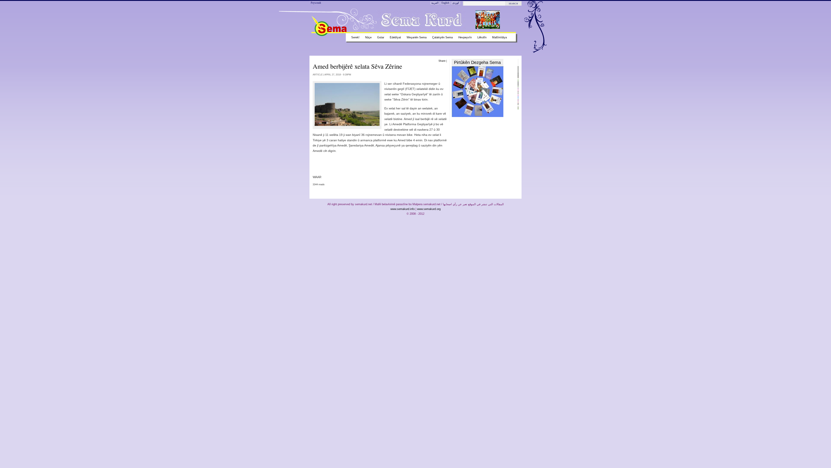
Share (442, 60)
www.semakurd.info (402, 209)
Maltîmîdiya (499, 37)
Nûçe (368, 37)
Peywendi (316, 2)
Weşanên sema (417, 37)
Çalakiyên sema (442, 37)
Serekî (355, 37)
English (445, 2)
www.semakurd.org (429, 209)
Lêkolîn (481, 37)
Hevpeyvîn (465, 37)
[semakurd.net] (329, 35)
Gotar (380, 37)
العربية (434, 2)
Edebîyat (395, 37)
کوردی (455, 2)
